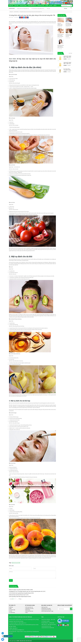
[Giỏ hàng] (70, 8)
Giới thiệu (16, 5)
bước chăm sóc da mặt (51, 624)
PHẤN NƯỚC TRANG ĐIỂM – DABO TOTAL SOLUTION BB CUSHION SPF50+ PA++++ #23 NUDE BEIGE (67, 57)
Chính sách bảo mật (29, 607)
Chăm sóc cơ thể (40, 5)
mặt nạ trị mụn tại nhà (16, 562)
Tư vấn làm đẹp (12, 609)
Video (11, 608)
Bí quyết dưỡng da (45, 622)
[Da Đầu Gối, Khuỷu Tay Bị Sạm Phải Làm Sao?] (69, 31)
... (17, 598)
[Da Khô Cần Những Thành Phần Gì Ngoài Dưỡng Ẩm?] (61, 42)
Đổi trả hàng (28, 609)
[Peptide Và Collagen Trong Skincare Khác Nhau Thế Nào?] (61, 20)
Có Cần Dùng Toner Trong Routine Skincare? (21, 8)
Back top (75, 512)
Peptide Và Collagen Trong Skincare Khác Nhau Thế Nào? (19, 589)
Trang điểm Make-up (32, 5)
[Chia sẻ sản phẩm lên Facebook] (27, 17)
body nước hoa (44, 624)
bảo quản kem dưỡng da (46, 619)
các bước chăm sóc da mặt (46, 626)
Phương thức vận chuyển (46, 608)
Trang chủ (11, 5)
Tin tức (50, 5)
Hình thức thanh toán (29, 611)
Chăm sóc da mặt (23, 5)
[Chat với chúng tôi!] (2, 639)
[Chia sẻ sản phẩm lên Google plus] (25, 17)
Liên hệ (55, 5)
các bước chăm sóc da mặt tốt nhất (48, 627)
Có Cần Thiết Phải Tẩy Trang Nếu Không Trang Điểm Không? (20, 593)
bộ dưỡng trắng (51, 622)
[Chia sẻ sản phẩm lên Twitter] (23, 17)
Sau (20, 598)
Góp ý (27, 612)
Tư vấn (46, 5)
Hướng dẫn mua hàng (29, 608)
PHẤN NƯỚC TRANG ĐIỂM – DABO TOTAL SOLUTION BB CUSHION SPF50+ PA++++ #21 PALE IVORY (67, 63)
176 (19, 598)
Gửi (11, 580)
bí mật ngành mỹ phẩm (46, 621)
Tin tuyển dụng (12, 612)
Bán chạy (60, 53)
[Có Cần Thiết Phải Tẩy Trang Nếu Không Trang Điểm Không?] (61, 31)
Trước (11, 598)
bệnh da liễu (53, 619)
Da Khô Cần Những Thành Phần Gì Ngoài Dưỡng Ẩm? (18, 596)
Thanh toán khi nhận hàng (46, 609)
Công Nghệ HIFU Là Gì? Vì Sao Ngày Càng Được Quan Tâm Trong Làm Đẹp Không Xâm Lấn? (25, 591)
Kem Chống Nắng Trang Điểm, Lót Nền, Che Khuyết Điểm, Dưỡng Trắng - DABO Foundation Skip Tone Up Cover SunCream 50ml (67, 69)
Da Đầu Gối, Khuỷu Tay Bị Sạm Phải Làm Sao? (17, 594)
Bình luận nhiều (61, 15)
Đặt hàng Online (45, 607)
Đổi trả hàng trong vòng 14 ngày (47, 611)
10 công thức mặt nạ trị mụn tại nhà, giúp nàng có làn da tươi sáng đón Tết (32, 15)
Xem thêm (70, 53)
